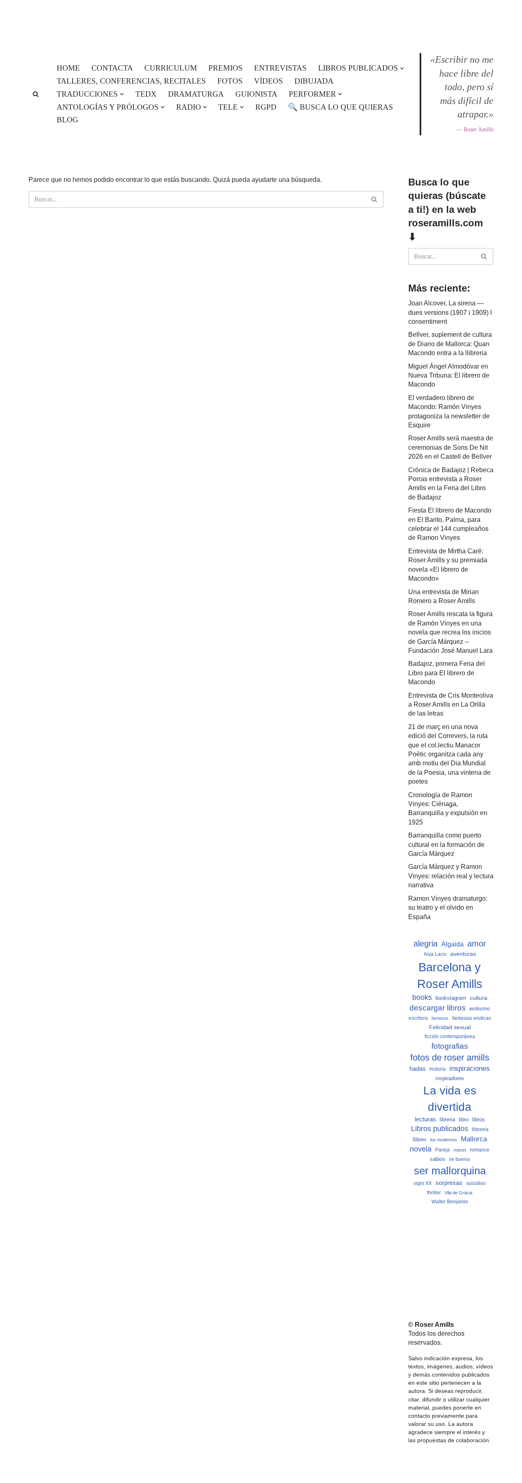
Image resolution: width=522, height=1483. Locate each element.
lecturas (425, 1119)
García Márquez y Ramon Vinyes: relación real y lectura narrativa (450, 875)
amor (476, 943)
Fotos (230, 81)
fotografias (449, 1046)
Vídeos (268, 81)
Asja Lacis (435, 954)
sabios (437, 1159)
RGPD (265, 107)
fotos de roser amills (449, 1057)
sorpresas (449, 1183)
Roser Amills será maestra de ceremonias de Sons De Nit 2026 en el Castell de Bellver (450, 447)
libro (464, 1119)
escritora (418, 1018)
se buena (459, 1159)
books (422, 997)
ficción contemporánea (450, 1036)
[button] (402, 68)
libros (478, 1119)
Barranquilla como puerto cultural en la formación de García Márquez (446, 844)
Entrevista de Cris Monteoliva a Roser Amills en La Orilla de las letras (450, 704)
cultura (478, 998)
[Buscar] (36, 94)
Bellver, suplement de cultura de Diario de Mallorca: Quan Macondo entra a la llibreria (450, 343)
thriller (434, 1193)
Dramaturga (196, 94)
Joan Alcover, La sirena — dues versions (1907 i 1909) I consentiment (450, 312)
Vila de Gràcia (458, 1192)
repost (459, 1149)
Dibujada (314, 81)
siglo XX (423, 1183)
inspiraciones (469, 1068)
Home (68, 68)
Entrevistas (280, 68)
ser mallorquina (450, 1171)
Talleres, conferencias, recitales (131, 81)
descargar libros (437, 1007)
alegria (426, 943)
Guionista (256, 94)
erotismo (479, 1009)
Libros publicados (439, 1129)
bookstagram (451, 998)
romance (479, 1150)
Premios (225, 68)
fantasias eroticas (471, 1018)
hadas (417, 1068)
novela (420, 1149)
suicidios (476, 1183)
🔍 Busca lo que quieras (340, 107)
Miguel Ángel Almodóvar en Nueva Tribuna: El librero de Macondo (448, 375)
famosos (440, 1018)
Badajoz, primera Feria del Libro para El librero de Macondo (446, 672)
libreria (447, 1120)
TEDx (146, 94)
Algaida (452, 944)
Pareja (442, 1149)
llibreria (480, 1129)
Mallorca (474, 1139)
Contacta (112, 68)
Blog (67, 119)
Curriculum (170, 68)
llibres (420, 1140)
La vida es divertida (449, 1098)
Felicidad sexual (450, 1027)
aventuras (463, 954)
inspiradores (450, 1078)
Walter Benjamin (449, 1201)
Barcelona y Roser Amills (449, 975)
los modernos (443, 1139)
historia (437, 1069)
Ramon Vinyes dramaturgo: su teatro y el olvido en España (447, 907)
